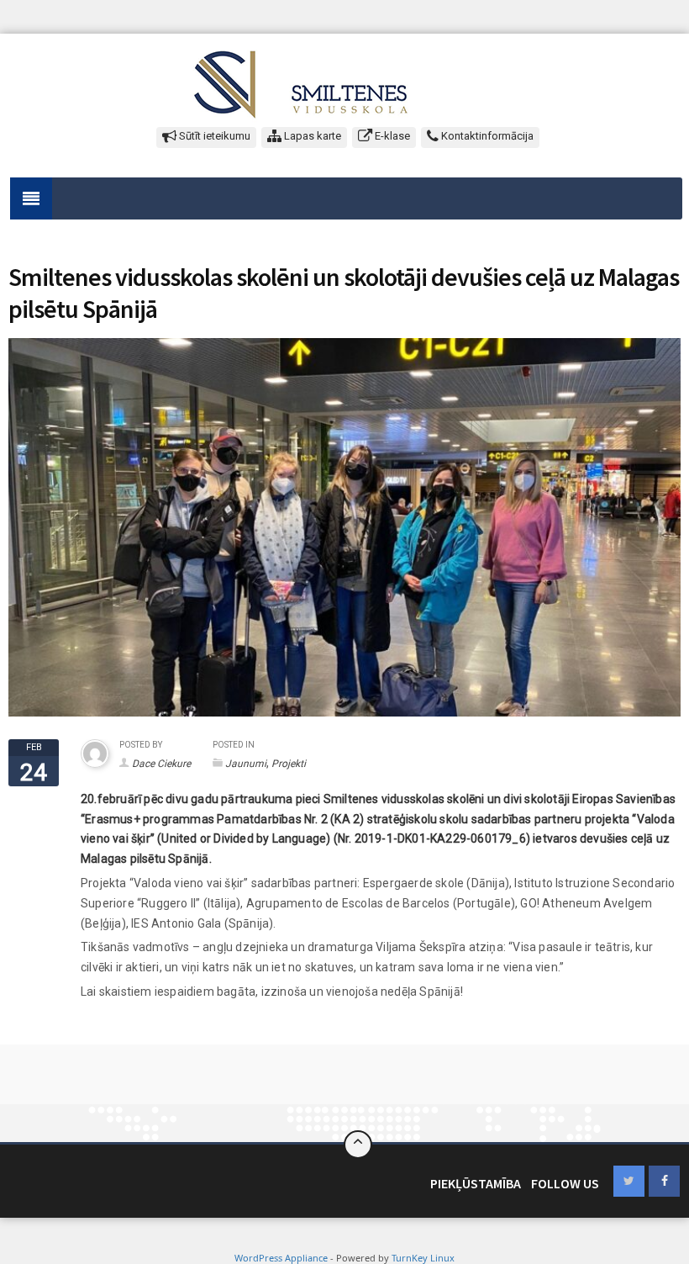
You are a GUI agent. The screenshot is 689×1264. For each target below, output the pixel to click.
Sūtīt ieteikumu (213, 136)
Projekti (288, 764)
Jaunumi (245, 764)
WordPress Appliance (281, 1257)
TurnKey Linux (423, 1257)
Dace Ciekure (161, 764)
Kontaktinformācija (486, 136)
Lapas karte (311, 136)
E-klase (391, 136)
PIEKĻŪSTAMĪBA (475, 1183)
